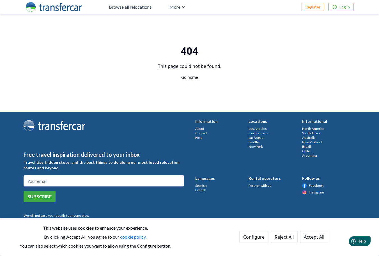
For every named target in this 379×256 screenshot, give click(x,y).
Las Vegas (256, 137)
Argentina (309, 155)
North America (313, 128)
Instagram (316, 192)
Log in (344, 6)
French (200, 190)
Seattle (254, 142)
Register (312, 6)
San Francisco (259, 133)
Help (198, 137)
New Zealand (312, 142)
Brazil (306, 146)
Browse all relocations (130, 7)
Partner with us (260, 185)
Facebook (316, 185)
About (199, 128)
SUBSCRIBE (39, 196)
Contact (201, 133)
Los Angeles (258, 128)
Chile (306, 151)
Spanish (201, 185)
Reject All (284, 237)
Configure (254, 237)
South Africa (311, 133)
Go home (189, 77)
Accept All (314, 237)
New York (256, 146)
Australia (309, 137)
